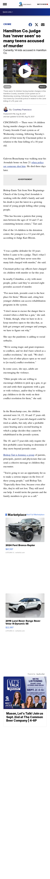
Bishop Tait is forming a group (18, 454)
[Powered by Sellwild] (40, 674)
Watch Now (42, 4)
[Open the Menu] (4, 4)
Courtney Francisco (22, 109)
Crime (7, 24)
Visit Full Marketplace (35, 515)
